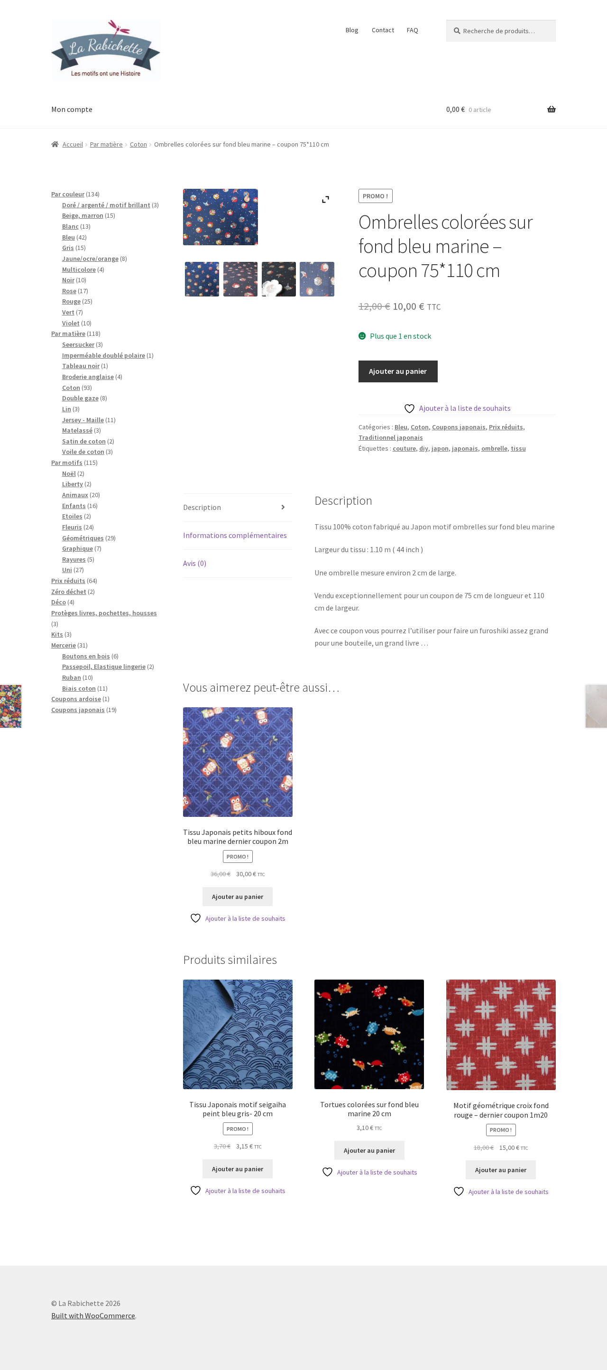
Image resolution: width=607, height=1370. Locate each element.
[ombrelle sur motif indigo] (202, 279)
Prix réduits (506, 427)
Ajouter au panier (398, 371)
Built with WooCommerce (93, 1315)
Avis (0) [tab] (194, 563)
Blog (352, 30)
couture (404, 448)
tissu (518, 448)
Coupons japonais (459, 427)
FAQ (412, 30)
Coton (138, 144)
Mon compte (71, 109)
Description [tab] (202, 507)
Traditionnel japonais (391, 437)
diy (423, 448)
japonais (465, 448)
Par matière (106, 144)
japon (440, 448)
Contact (383, 30)
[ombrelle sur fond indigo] (317, 279)
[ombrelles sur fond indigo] (240, 279)
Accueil (73, 144)
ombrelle (494, 448)
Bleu (401, 427)
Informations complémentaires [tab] (235, 535)
